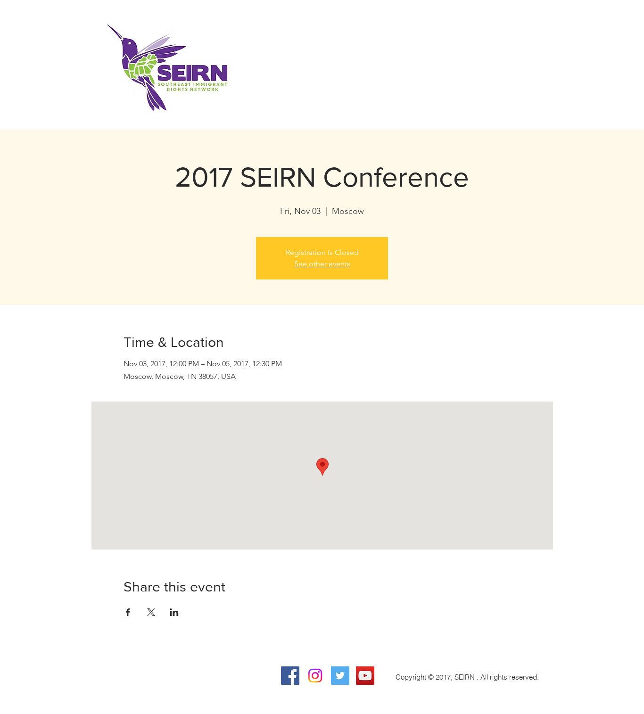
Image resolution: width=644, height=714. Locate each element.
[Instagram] (315, 675)
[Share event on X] (151, 612)
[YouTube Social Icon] (365, 675)
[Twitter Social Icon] (340, 675)
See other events (322, 263)
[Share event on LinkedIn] (174, 612)
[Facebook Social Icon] (290, 675)
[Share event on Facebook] (128, 612)
